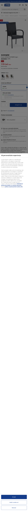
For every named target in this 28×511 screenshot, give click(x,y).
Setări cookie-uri (14, 502)
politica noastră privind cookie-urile (14, 186)
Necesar (14, 507)
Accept (14, 497)
